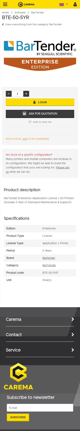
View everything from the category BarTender (33, 24)
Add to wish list (42, 122)
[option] (40, 56)
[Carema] (26, 6)
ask (25, 139)
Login (42, 102)
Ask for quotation (43, 113)
